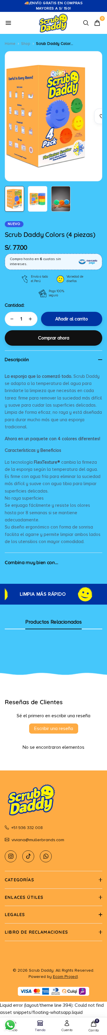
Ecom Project (65, 976)
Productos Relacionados (53, 622)
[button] (53, 879)
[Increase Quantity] (30, 319)
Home (10, 43)
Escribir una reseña (53, 729)
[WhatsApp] (46, 856)
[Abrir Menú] (8, 22)
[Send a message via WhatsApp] (10, 1025)
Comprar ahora (53, 338)
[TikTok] (28, 856)
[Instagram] (11, 856)
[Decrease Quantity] (11, 319)
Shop (25, 43)
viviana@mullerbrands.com (38, 839)
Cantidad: (14, 305)
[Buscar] (86, 23)
